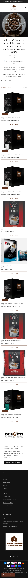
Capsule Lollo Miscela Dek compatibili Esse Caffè (11, 414)
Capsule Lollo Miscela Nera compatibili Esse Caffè (11, 117)
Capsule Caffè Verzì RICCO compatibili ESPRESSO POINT (12, 340)
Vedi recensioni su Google (13, 462)
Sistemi (5, 479)
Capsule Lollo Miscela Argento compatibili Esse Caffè (12, 154)
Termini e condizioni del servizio (20, 572)
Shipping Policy (7, 496)
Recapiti (21, 574)
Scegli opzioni (14, 124)
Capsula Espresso (10, 568)
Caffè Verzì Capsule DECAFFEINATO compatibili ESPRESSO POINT (13, 266)
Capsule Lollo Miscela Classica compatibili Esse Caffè (12, 303)
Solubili (5, 485)
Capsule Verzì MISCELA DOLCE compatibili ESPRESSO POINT (13, 377)
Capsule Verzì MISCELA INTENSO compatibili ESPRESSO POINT (13, 228)
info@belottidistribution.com (10, 526)
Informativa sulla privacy (9, 499)
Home (4, 476)
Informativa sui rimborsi (9, 506)
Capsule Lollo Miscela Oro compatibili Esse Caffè (11, 191)
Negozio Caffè (6, 482)
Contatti (5, 488)
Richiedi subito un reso (8, 510)
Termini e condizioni (8, 503)
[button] (2, 7)
